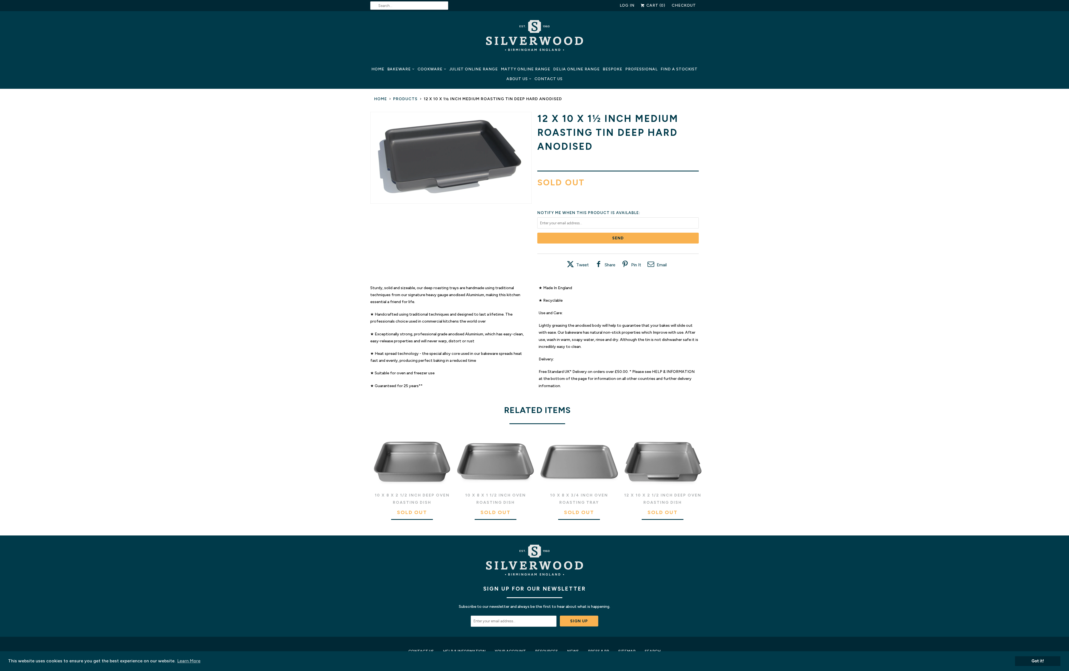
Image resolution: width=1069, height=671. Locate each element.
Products (405, 99)
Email (662, 264)
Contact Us (548, 79)
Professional (641, 69)
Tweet (582, 264)
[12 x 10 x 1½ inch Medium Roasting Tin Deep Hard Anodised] (451, 158)
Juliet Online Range (473, 69)
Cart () (655, 5)
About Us (517, 79)
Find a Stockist (679, 69)
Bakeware (399, 69)
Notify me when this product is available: (588, 212)
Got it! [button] (1037, 660)
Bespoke (612, 69)
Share (610, 264)
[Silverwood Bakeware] (534, 37)
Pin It (636, 264)
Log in (627, 5)
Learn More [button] (188, 660)
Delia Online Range (576, 69)
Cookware (430, 69)
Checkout (684, 5)
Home (377, 69)
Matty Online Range (525, 69)
